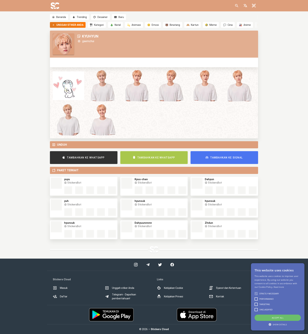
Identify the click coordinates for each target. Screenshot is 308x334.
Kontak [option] (220, 296)
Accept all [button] (278, 317)
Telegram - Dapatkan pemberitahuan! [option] (124, 296)
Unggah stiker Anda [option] (123, 288)
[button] (245, 5)
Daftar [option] (63, 296)
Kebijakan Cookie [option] (173, 288)
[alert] (277, 296)
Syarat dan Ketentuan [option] (228, 288)
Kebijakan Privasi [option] (173, 296)
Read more (279, 287)
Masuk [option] (64, 288)
